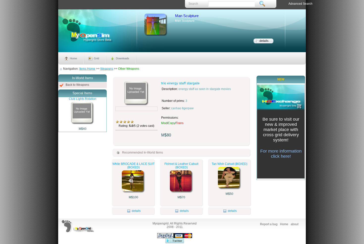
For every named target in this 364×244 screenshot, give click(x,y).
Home (73, 58)
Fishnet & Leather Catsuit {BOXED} (181, 165)
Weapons (106, 68)
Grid (96, 58)
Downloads (122, 58)
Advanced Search (300, 3)
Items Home (87, 68)
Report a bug (269, 224)
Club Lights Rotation (82, 99)
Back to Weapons (77, 85)
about (294, 224)
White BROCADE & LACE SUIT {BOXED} (133, 165)
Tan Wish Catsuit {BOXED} (229, 164)
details (264, 41)
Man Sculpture (187, 16)
